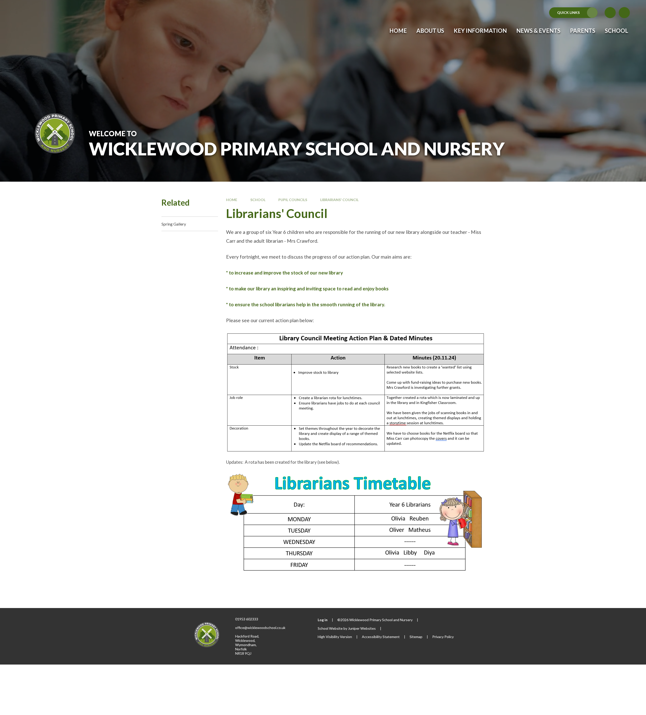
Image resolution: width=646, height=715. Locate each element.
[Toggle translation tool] (610, 12)
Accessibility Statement (381, 637)
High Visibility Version (335, 637)
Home (231, 200)
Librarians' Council (339, 200)
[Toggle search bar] (624, 12)
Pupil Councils (292, 200)
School (257, 200)
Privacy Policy (443, 637)
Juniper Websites (362, 628)
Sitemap (416, 637)
